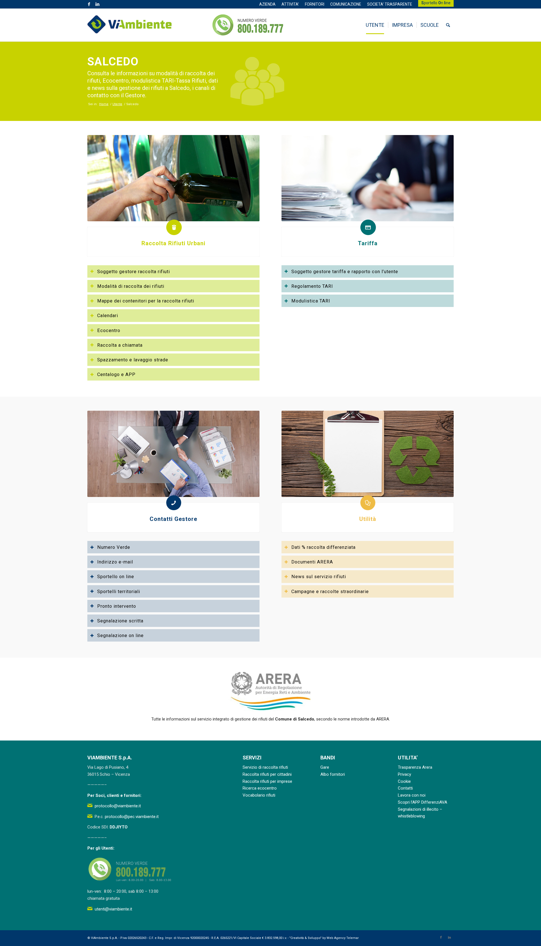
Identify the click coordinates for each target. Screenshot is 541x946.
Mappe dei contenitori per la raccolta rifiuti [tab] (145, 301)
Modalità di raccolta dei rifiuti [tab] (130, 286)
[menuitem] (267, 4)
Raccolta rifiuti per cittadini (267, 774)
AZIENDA (267, 4)
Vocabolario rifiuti (259, 795)
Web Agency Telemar (343, 938)
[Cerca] (448, 25)
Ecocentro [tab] (108, 330)
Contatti (405, 788)
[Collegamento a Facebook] (89, 4)
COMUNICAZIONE (345, 4)
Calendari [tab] (107, 315)
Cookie (404, 781)
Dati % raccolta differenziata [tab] (323, 547)
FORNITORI (314, 4)
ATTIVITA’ (290, 4)
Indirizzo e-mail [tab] (115, 562)
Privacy (404, 774)
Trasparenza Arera (415, 767)
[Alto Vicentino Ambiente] (129, 25)
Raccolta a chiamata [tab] (120, 345)
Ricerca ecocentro (260, 788)
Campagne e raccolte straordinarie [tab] (330, 591)
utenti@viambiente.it (113, 909)
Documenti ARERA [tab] (312, 562)
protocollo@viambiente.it (118, 805)
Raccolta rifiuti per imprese (267, 781)
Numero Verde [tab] (113, 547)
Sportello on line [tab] (115, 576)
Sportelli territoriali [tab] (118, 591)
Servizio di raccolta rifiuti (265, 767)
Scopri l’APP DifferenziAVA (422, 802)
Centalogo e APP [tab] (116, 374)
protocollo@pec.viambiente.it (132, 816)
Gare (324, 767)
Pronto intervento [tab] (116, 606)
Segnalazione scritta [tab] (120, 621)
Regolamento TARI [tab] (312, 286)
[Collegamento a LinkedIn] (97, 4)
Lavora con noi (411, 795)
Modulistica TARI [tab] (310, 301)
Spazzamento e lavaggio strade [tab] (132, 360)
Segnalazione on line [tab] (120, 635)
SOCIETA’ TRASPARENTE (389, 4)
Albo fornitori (332, 774)
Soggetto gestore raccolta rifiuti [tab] (133, 271)
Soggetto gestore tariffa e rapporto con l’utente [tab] (344, 271)
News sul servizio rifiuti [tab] (318, 576)
